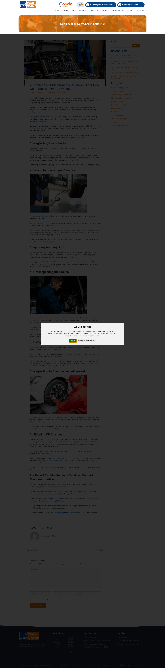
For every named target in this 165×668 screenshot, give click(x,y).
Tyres (92, 10)
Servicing (82, 10)
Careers (65, 10)
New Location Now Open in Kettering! (82, 23)
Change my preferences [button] (86, 341)
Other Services (102, 10)
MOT (73, 10)
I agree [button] (73, 341)
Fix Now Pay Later (118, 10)
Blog (130, 10)
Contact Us (140, 10)
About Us (55, 10)
